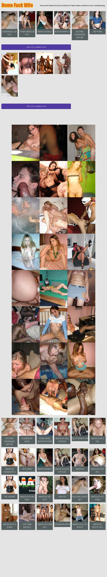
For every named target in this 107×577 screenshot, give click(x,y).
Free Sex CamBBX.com (36, 47)
